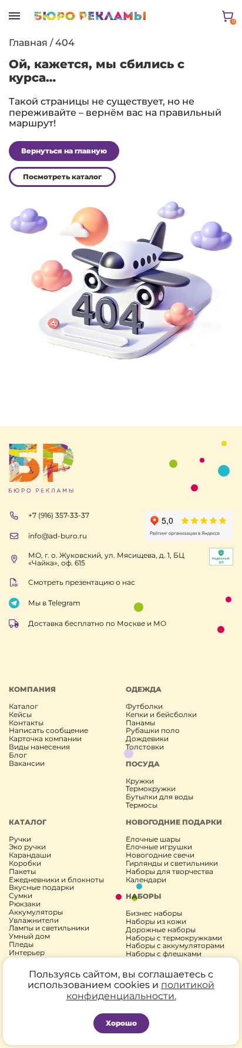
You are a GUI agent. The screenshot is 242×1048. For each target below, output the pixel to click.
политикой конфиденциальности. (140, 990)
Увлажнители (34, 920)
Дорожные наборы (161, 930)
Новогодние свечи (160, 855)
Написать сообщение (48, 730)
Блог (18, 755)
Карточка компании (45, 739)
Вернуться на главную (64, 150)
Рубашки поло (153, 730)
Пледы (21, 944)
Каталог (23, 706)
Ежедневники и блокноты (56, 880)
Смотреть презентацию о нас (81, 582)
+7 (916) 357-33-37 (58, 515)
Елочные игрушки (159, 847)
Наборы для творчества (169, 872)
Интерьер (27, 953)
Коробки (25, 863)
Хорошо (121, 1023)
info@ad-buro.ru (57, 535)
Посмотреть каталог (62, 176)
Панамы (140, 723)
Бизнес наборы (154, 913)
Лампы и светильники (49, 928)
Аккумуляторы (36, 912)
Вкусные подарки (41, 887)
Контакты (26, 723)
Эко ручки (27, 847)
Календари (146, 880)
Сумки (20, 896)
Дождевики (147, 739)
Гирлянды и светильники (172, 863)
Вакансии (27, 763)
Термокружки (151, 789)
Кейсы (20, 715)
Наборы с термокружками (174, 938)
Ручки (20, 839)
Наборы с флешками (163, 954)
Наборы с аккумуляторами (175, 946)
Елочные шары (153, 839)
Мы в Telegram (54, 602)
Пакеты (22, 872)
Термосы (141, 805)
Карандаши (30, 855)
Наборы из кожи (156, 922)
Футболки (144, 706)
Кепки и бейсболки (161, 715)
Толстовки (145, 747)
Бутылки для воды (159, 797)
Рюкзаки (25, 904)
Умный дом (29, 936)
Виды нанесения (39, 747)
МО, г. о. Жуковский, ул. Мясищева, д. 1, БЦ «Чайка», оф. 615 (106, 559)
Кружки (140, 781)
